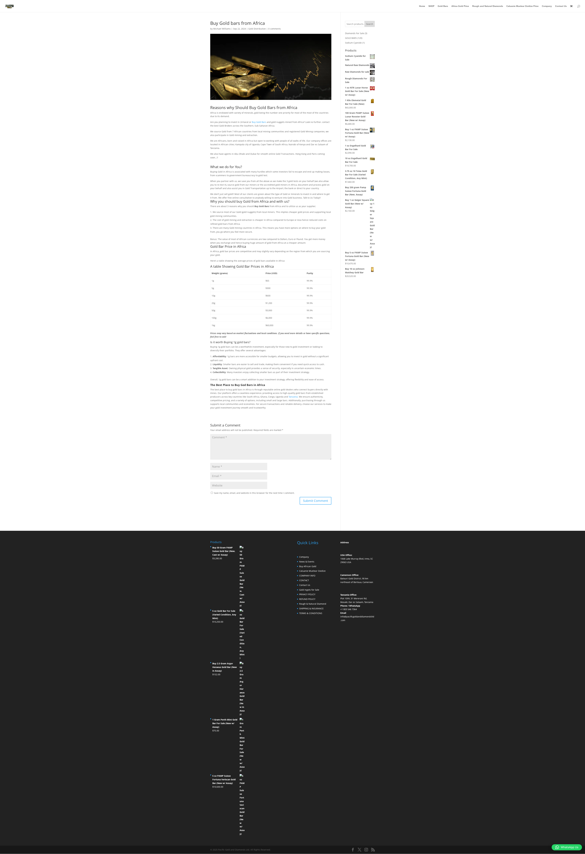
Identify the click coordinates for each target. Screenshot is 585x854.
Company (547, 6)
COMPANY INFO (307, 575)
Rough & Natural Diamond (312, 603)
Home (422, 6)
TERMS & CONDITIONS (310, 613)
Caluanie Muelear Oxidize (312, 570)
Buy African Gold (307, 566)
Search (369, 24)
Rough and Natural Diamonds (487, 6)
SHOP (431, 6)
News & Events (306, 561)
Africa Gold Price (460, 6)
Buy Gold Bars (259, 122)
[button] (567, 847)
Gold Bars (443, 6)
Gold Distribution (257, 28)
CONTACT (304, 580)
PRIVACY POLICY (307, 594)
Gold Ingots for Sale (309, 589)
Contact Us (561, 6)
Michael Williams (222, 28)
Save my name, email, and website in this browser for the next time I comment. (254, 492)
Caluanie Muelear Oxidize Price (522, 6)
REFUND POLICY (307, 599)
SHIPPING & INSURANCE (311, 608)
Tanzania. (293, 396)
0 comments (274, 28)
